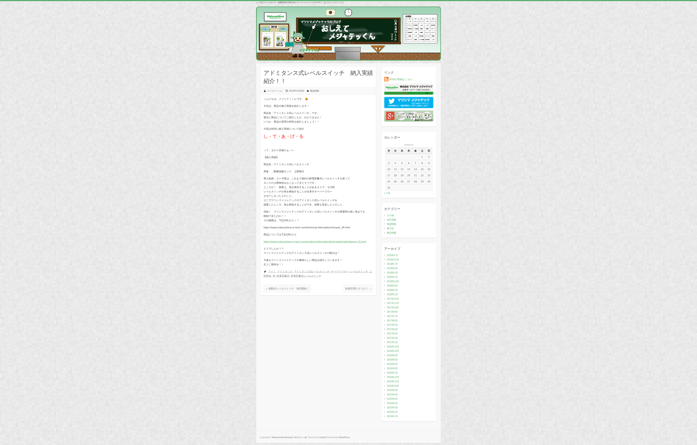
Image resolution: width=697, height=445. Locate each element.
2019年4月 (392, 268)
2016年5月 (392, 364)
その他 (390, 215)
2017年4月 (392, 329)
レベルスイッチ (359, 271)
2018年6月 (392, 285)
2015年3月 (392, 407)
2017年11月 (393, 303)
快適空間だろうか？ (358, 288)
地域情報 (391, 224)
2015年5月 (392, 398)
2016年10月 (393, 351)
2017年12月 (393, 298)
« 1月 (387, 192)
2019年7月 (392, 264)
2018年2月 (392, 290)
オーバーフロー (340, 271)
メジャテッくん (274, 91)
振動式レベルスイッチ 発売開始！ (287, 288)
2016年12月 (393, 346)
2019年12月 (393, 259)
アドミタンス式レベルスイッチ (311, 271)
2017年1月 (392, 342)
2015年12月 (393, 377)
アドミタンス (284, 271)
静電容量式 (283, 275)
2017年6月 (392, 320)
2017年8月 (392, 311)
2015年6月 (392, 394)
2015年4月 (392, 403)
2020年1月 (392, 255)
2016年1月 (392, 372)
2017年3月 (392, 333)
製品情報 (314, 91)
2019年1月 (392, 277)
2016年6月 (392, 359)
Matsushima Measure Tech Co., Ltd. (289, 437)
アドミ (272, 271)
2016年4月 (392, 368)
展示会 (390, 228)
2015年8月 (392, 390)
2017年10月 (393, 307)
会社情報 (391, 219)
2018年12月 (393, 281)
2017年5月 (392, 325)
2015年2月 (392, 412)
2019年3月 (392, 272)
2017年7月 (392, 316)
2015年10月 (393, 385)
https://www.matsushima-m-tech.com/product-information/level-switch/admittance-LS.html (315, 241)
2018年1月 (392, 294)
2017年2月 (392, 338)
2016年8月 (392, 355)
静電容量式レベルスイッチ (306, 275)
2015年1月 (392, 416)
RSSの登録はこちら (401, 79)
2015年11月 (393, 381)
